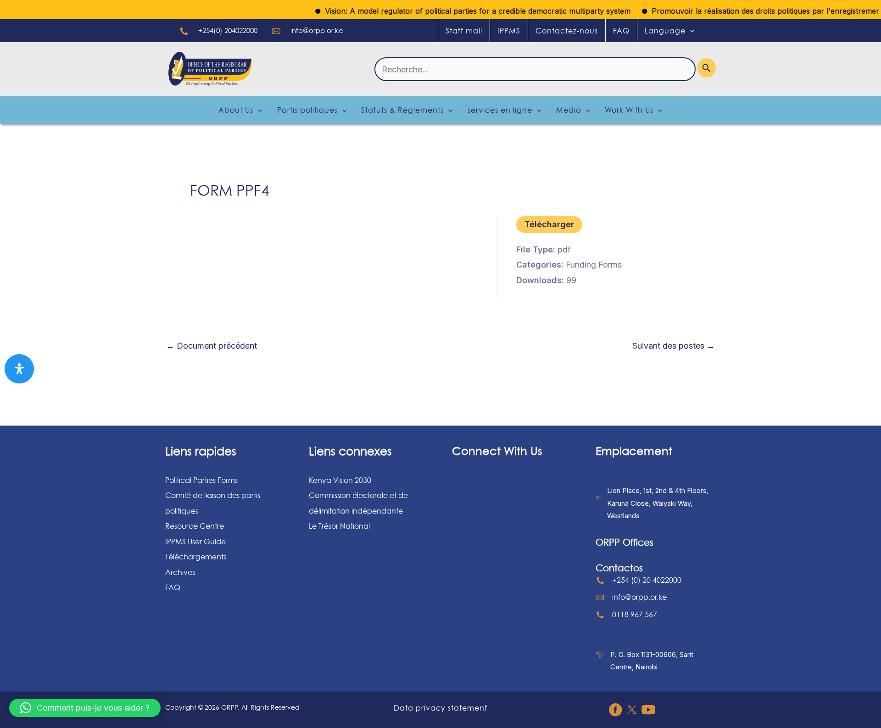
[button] (85, 708)
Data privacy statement (440, 707)
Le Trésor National (339, 526)
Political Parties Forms (201, 480)
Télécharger (549, 224)
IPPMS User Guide (195, 541)
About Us (235, 110)
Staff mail (464, 30)
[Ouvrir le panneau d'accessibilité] (19, 368)
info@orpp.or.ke (316, 30)
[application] (690, 30)
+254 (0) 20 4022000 (646, 580)
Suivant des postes (673, 346)
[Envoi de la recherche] (706, 67)
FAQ (621, 30)
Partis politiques (307, 110)
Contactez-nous (566, 30)
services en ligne (500, 110)
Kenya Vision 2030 (340, 480)
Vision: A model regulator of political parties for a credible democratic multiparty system (466, 11)
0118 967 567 (634, 614)
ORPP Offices (624, 542)
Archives (180, 572)
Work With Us (629, 110)
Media (568, 110)
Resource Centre (194, 526)
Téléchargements (195, 556)
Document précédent (211, 346)
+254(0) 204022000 (227, 30)
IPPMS (508, 30)
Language (665, 30)
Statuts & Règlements (402, 110)
